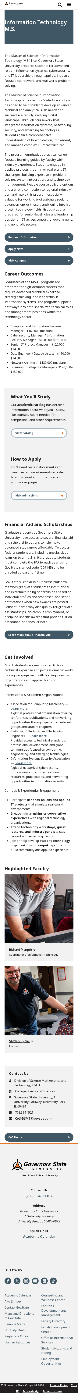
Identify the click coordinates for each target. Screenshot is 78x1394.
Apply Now (15, 249)
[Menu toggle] (68, 4)
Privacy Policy (59, 1385)
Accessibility (31, 1391)
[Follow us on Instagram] (26, 1281)
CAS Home (15, 1137)
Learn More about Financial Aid (29, 635)
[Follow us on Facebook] (8, 1281)
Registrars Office (16, 1336)
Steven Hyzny (19, 1041)
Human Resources (17, 1342)
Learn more (19, 708)
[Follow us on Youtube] (35, 1281)
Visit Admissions (26, 495)
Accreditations (52, 1391)
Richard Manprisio (22, 949)
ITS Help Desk (15, 1330)
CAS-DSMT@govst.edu (32, 1118)
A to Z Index (13, 1301)
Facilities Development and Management (53, 1310)
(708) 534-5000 (38, 1196)
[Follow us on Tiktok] (53, 1281)
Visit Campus (17, 260)
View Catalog (24, 433)
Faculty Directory (53, 1321)
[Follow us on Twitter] (17, 1281)
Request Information (22, 237)
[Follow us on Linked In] (44, 1281)
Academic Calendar (39, 1236)
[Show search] (59, 4)
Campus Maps (15, 1324)
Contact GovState (17, 1307)
